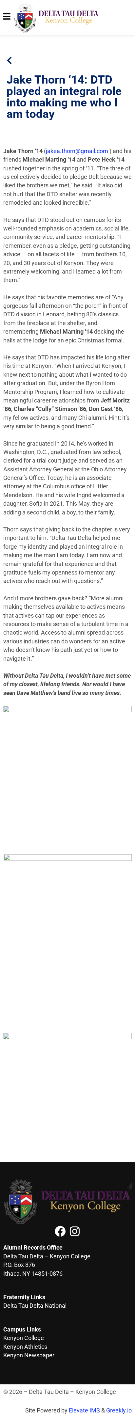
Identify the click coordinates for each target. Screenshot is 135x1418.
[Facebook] (60, 1231)
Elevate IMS (84, 1410)
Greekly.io (119, 1410)
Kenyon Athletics (25, 1347)
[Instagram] (74, 1231)
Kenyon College (23, 1338)
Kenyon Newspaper (28, 1355)
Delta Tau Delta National (35, 1305)
